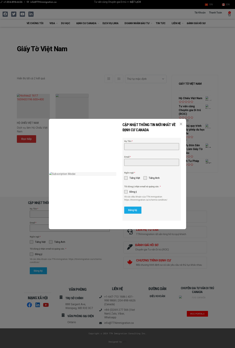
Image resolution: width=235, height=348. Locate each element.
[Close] (181, 124)
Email (127, 157)
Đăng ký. (132, 210)
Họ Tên (128, 141)
